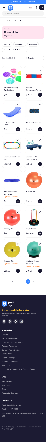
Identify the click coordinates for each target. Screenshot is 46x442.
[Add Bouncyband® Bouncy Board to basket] (40, 164)
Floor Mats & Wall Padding (14, 50)
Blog (4, 389)
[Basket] (41, 7)
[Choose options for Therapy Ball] (18, 271)
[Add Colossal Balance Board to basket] (18, 129)
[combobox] (24, 13)
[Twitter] (15, 321)
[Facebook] (4, 321)
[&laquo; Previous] (12, 281)
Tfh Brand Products (10, 361)
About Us (5, 334)
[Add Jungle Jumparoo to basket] (40, 233)
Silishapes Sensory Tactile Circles (11, 88)
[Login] (36, 7)
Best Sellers (7, 381)
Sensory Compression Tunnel (33, 88)
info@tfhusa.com (14, 405)
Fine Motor (19, 44)
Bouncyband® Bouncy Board (31, 158)
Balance (7, 44)
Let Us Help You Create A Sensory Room (18, 369)
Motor (10, 21)
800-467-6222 (11, 409)
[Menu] (4, 7)
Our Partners (7, 354)
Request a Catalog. (10, 393)
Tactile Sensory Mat (33, 122)
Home (4, 21)
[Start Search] (5, 14)
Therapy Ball (31, 191)
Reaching (33, 44)
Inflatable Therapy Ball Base (33, 262)
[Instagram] (10, 321)
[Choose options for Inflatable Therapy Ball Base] (40, 271)
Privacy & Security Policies (12, 342)
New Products (7, 385)
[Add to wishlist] (18, 70)
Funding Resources (10, 346)
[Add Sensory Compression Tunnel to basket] (40, 95)
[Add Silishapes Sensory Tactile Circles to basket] (18, 95)
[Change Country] (30, 7)
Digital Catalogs (8, 357)
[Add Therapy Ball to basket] (40, 201)
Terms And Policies (10, 338)
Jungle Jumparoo (32, 229)
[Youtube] (21, 321)
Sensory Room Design (11, 350)
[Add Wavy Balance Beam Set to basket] (18, 164)
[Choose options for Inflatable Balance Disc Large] (18, 201)
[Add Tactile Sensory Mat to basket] (40, 129)
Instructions (6, 365)
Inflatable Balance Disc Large (10, 192)
